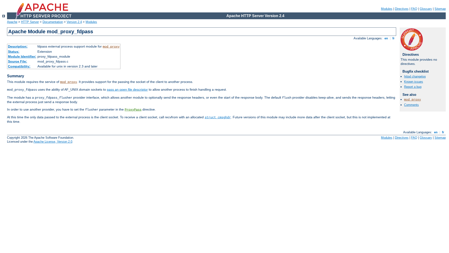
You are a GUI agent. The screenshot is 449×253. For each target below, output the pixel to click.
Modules (386, 9)
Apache (12, 22)
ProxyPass (133, 110)
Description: (18, 46)
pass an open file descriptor (127, 89)
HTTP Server (30, 22)
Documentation (53, 22)
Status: (13, 51)
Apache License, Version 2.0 (52, 141)
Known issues (413, 81)
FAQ (414, 9)
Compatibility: (19, 66)
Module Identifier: (22, 56)
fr (393, 38)
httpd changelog (415, 76)
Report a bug (412, 87)
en (386, 38)
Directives (402, 9)
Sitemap (440, 9)
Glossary (426, 9)
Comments (411, 105)
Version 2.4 (74, 22)
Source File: (17, 61)
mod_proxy (111, 46)
